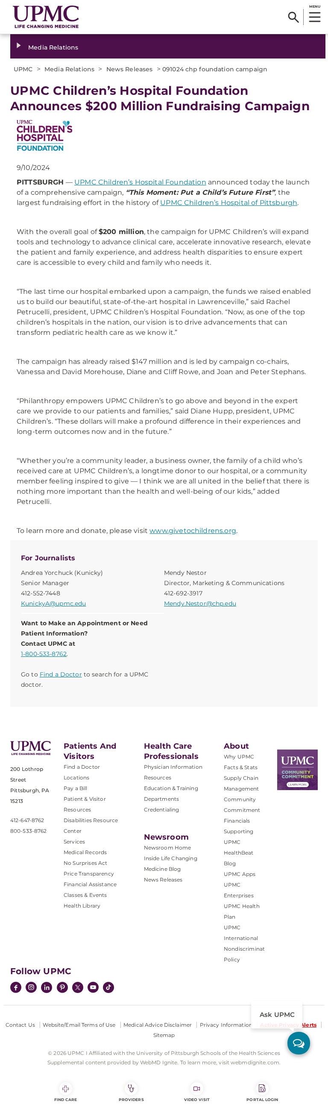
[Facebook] (15, 988)
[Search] (293, 17)
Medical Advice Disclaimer (157, 1025)
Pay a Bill (76, 788)
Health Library (82, 905)
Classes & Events (85, 895)
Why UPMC (239, 756)
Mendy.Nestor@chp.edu (200, 603)
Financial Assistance (90, 884)
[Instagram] (31, 988)
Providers (131, 1099)
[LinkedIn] (46, 988)
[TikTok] (108, 987)
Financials (237, 820)
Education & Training (171, 788)
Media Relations (53, 47)
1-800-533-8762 (44, 654)
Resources (157, 777)
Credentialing (161, 809)
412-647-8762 (27, 820)
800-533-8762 (28, 831)
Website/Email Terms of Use (79, 1025)
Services (74, 841)
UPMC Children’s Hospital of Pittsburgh (228, 203)
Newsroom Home (167, 847)
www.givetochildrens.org (192, 531)
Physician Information (173, 767)
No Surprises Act (86, 863)
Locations (76, 777)
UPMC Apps (239, 874)
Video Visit (197, 1099)
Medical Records (85, 852)
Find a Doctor (61, 674)
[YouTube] (93, 988)
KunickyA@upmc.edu (53, 603)
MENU (314, 6)
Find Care (65, 1099)
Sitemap (164, 1035)
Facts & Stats (241, 767)
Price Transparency (89, 873)
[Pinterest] (62, 988)
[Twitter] (77, 987)
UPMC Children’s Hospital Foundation (140, 182)
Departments (161, 799)
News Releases (163, 879)
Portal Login (262, 1099)
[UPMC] (46, 17)
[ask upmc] (298, 1043)
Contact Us (20, 1025)
